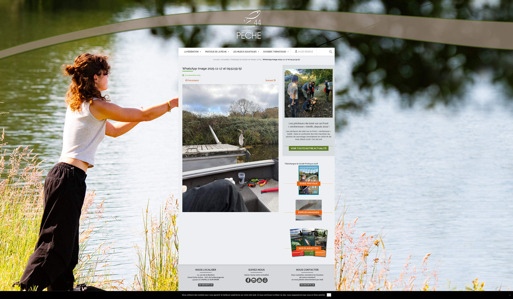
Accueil (216, 60)
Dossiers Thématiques (274, 52)
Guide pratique (309, 183)
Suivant (269, 80)
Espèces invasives (308, 212)
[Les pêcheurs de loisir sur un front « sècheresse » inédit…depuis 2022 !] (309, 93)
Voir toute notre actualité (309, 148)
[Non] (509, 295)
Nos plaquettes (308, 248)
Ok (329, 295)
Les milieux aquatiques (245, 52)
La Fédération (191, 52)
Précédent (193, 80)
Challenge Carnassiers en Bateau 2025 (246, 60)
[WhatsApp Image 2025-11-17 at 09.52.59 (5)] (230, 148)
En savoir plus (206, 285)
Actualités (225, 60)
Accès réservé (305, 52)
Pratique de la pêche (216, 52)
